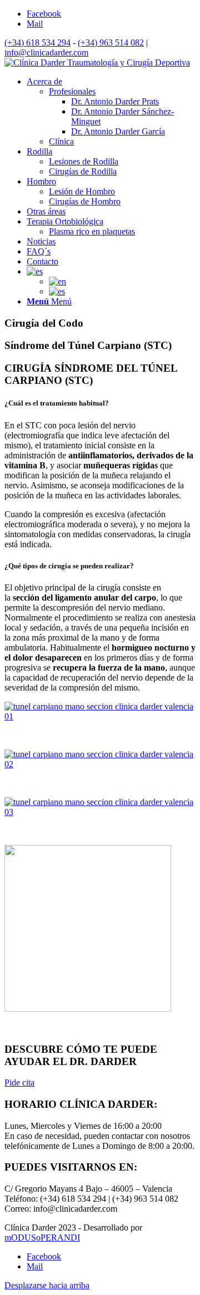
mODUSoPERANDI (42, 1237)
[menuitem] (44, 81)
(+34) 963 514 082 (111, 42)
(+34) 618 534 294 (37, 42)
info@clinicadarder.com (46, 52)
